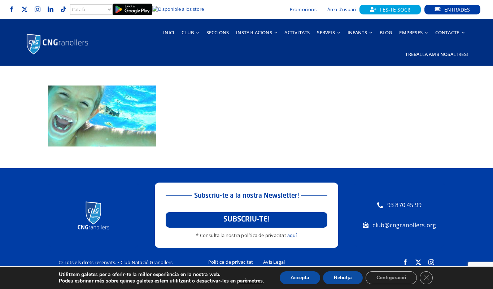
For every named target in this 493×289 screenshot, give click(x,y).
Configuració (391, 277)
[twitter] (24, 9)
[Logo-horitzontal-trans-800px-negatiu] (57, 34)
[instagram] (37, 9)
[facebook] (11, 9)
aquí (292, 235)
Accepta (300, 277)
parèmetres (250, 281)
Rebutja (343, 277)
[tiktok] (63, 9)
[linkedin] (50, 9)
